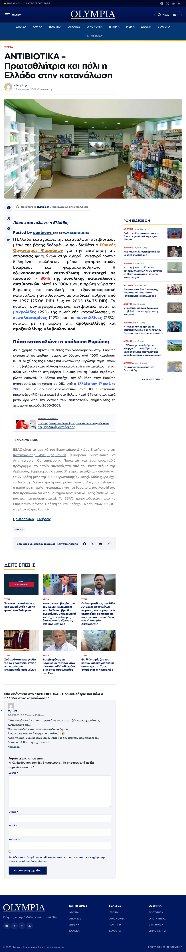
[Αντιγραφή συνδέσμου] (8, 239)
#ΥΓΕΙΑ (19, 529)
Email (13, 825)
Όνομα (13, 811)
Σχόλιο (13, 772)
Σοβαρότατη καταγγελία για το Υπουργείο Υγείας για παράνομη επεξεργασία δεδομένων (20, 665)
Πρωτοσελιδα (23, 519)
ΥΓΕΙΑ (8, 47)
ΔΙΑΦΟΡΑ (164, 26)
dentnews (43, 232)
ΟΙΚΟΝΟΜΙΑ (95, 26)
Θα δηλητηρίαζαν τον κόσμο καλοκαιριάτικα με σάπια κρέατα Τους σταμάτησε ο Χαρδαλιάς (97, 665)
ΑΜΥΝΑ (38, 26)
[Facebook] (161, 3)
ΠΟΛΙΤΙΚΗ (55, 26)
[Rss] (179, 3)
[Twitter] (167, 3)
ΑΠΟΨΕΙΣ (74, 26)
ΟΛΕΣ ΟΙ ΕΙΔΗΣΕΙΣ (152, 379)
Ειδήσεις (44, 519)
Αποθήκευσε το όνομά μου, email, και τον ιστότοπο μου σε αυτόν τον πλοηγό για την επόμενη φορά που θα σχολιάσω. (57, 859)
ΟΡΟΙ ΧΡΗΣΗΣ (157, 918)
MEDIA (130, 26)
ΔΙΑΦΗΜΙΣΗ (156, 924)
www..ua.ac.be (75, 233)
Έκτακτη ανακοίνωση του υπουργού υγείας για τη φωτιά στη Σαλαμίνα (20, 607)
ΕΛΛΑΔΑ (21, 26)
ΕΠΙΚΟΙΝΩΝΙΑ (157, 930)
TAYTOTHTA (156, 912)
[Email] (173, 3)
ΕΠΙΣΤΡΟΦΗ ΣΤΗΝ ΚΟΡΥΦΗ (165, 947)
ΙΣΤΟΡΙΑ (114, 26)
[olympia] (93, 15)
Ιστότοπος (14, 839)
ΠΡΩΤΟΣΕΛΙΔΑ (93, 35)
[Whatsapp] (8, 228)
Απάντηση (14, 746)
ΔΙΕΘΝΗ (146, 26)
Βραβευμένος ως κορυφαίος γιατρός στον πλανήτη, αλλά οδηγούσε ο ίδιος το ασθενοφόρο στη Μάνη (59, 666)
